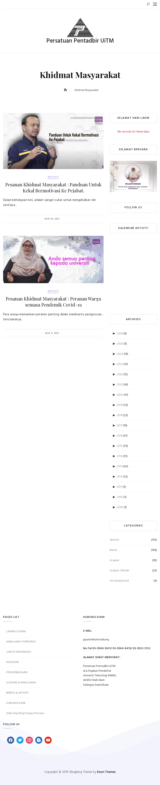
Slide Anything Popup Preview (25, 713)
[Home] (66, 90)
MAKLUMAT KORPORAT (21, 641)
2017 (119, 425)
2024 (120, 354)
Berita (113, 550)
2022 (120, 374)
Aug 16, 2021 (52, 219)
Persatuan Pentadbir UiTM (80, 41)
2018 (120, 415)
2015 (119, 446)
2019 (120, 405)
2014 (120, 456)
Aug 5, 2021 (52, 333)
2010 (120, 497)
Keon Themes (106, 772)
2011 (119, 487)
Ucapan (114, 560)
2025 (120, 343)
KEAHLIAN (12, 662)
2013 (119, 466)
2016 (119, 435)
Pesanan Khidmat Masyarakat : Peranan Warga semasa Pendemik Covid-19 (53, 301)
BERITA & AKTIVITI (17, 692)
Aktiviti (53, 177)
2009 (120, 507)
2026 (120, 333)
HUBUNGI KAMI (15, 703)
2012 (119, 476)
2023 (120, 364)
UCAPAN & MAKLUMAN (21, 682)
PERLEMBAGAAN (17, 672)
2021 (119, 384)
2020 (120, 394)
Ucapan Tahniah (119, 570)
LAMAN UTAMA (16, 631)
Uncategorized (119, 580)
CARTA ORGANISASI (18, 652)
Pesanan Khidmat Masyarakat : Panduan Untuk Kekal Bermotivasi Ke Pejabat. (53, 187)
